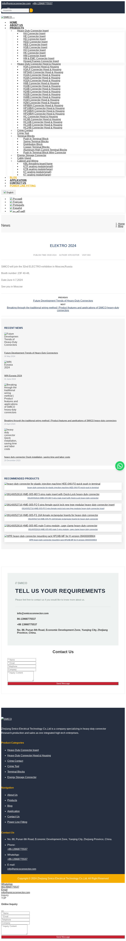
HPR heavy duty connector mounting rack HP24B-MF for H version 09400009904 (63, 540)
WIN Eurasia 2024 (13, 375)
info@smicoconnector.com (16, 3)
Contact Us (13, 816)
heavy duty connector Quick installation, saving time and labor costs (37, 457)
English (9, 192)
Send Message (63, 683)
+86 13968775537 (27, 624)
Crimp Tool (13, 766)
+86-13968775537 (42, 3)
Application (13, 811)
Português (18, 205)
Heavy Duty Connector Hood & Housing (29, 755)
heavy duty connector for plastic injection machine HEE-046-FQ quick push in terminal (63, 488)
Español (17, 208)
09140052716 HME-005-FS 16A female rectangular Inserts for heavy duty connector (63, 519)
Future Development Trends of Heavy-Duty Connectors (63, 300)
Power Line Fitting (23, 185)
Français (17, 202)
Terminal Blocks (16, 771)
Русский (17, 199)
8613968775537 (10, 887)
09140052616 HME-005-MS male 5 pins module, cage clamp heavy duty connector (63, 529)
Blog (9, 806)
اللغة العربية (18, 211)
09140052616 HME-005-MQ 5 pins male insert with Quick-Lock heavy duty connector (63, 498)
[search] (31, 10)
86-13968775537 (26, 619)
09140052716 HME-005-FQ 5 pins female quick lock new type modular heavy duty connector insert (63, 508)
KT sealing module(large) (37, 174)
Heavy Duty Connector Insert (23, 750)
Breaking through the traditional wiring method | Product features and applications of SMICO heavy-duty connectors (63, 309)
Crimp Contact (15, 761)
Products (17, 28)
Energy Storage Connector (21, 777)
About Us (12, 795)
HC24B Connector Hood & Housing (42, 127)
